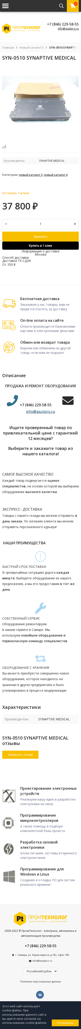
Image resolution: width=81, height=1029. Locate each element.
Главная (8, 47)
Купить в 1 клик (40, 245)
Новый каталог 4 (56, 175)
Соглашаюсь (65, 1023)
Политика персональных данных (40, 981)
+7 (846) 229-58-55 (63, 24)
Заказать (40, 236)
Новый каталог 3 (31, 47)
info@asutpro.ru (68, 29)
